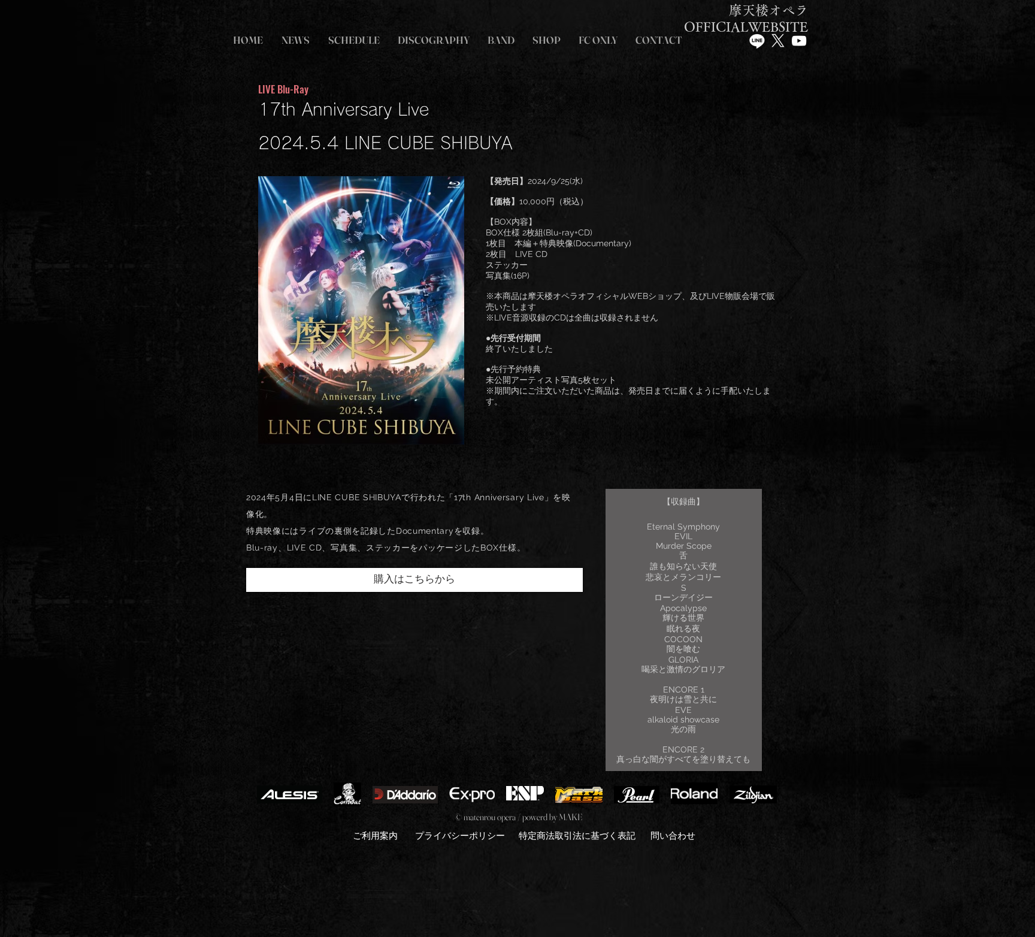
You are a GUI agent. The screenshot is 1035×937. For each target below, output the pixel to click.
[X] (778, 41)
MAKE (570, 817)
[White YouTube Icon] (799, 41)
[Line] (757, 41)
